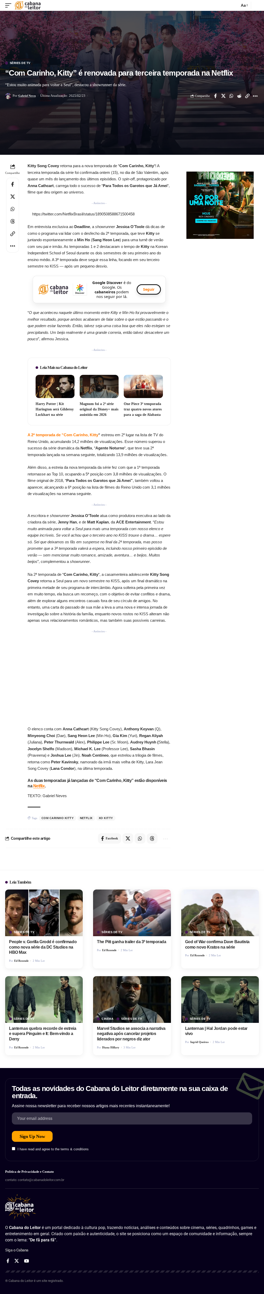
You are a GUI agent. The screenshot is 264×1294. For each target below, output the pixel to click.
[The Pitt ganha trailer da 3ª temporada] (132, 912)
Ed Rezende (21, 960)
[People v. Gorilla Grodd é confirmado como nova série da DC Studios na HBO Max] (44, 912)
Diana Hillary (110, 1047)
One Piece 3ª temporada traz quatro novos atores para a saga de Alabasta (143, 409)
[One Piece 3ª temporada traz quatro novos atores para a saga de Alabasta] (143, 386)
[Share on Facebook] (215, 96)
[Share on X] (223, 96)
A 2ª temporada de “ (63, 435)
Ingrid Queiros (199, 1042)
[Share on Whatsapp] (231, 96)
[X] (16, 1261)
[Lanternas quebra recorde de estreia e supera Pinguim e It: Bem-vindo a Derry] (44, 999)
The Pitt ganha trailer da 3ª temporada (131, 942)
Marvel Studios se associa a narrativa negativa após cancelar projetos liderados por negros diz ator (131, 1033)
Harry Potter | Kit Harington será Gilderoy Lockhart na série (55, 409)
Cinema (107, 1018)
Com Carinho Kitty (58, 818)
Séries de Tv (20, 63)
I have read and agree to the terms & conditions (53, 1149)
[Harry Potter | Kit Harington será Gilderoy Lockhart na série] (55, 386)
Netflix (39, 786)
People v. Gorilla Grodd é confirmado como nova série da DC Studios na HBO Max (43, 947)
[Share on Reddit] (239, 96)
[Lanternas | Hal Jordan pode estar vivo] (220, 999)
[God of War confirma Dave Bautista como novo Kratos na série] (220, 912)
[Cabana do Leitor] (28, 5)
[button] (9, 5)
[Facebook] (8, 1261)
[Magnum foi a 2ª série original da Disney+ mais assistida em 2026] (99, 386)
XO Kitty (106, 818)
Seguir (148, 289)
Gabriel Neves (27, 95)
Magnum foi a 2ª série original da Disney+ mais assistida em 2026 (99, 409)
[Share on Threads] (12, 221)
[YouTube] (26, 1261)
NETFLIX (86, 818)
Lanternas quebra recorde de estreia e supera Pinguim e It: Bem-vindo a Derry (42, 1033)
